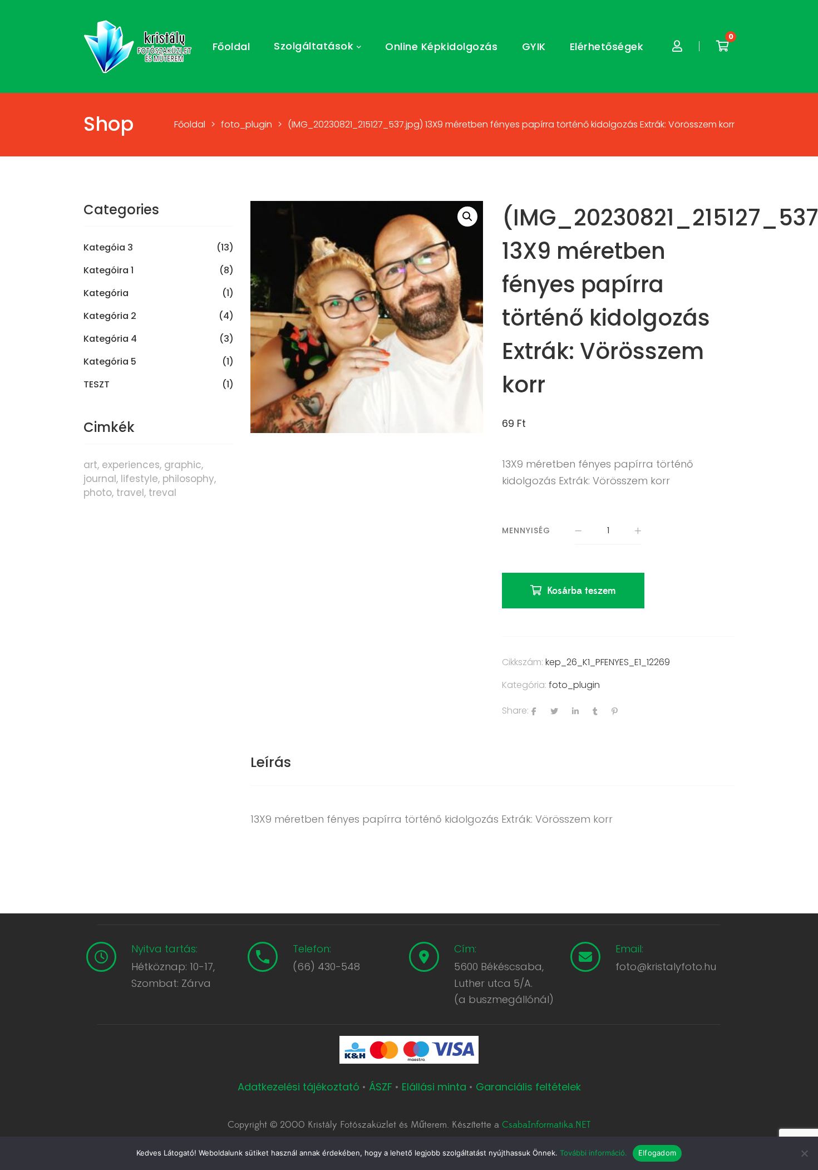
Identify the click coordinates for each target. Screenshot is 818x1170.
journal (99, 478)
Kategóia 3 (108, 247)
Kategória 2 (109, 316)
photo (97, 492)
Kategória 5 (109, 361)
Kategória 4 (110, 339)
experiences (131, 464)
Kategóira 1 (108, 270)
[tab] (270, 762)
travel (130, 492)
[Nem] (804, 1153)
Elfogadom (657, 1152)
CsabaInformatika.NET (546, 1125)
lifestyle (139, 478)
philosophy (188, 478)
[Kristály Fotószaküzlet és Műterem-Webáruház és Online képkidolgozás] (139, 46)
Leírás (270, 762)
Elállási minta (434, 1087)
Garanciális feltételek (528, 1087)
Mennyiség (526, 530)
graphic (182, 464)
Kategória (106, 293)
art (90, 464)
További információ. (593, 1152)
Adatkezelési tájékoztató (300, 1087)
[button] (467, 217)
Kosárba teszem (581, 590)
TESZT (96, 384)
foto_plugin (574, 685)
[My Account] (677, 46)
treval (162, 492)
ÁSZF (380, 1087)
